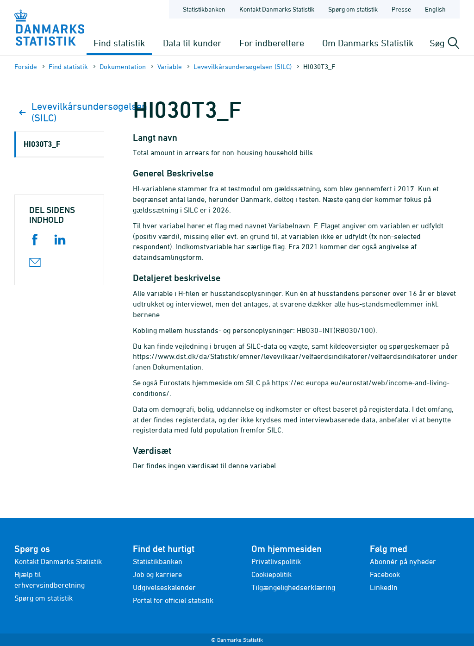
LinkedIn (384, 587)
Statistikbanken (204, 9)
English (435, 9)
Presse (401, 9)
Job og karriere (157, 574)
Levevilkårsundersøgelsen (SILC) (242, 66)
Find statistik (119, 43)
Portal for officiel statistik (173, 600)
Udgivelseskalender (164, 587)
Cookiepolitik (271, 574)
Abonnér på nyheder (403, 561)
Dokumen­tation (123, 66)
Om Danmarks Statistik (367, 43)
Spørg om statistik (353, 9)
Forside (25, 66)
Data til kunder (192, 43)
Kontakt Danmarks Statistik (276, 9)
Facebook (385, 574)
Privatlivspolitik (276, 561)
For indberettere (271, 43)
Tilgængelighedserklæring (293, 587)
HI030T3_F (42, 144)
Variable (169, 66)
